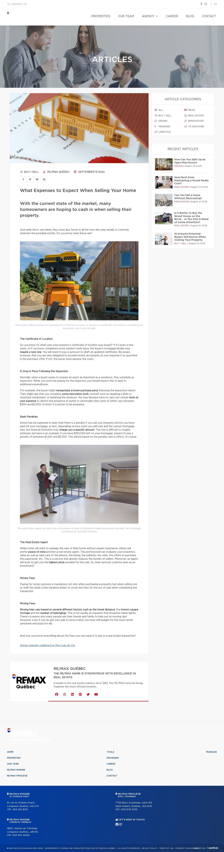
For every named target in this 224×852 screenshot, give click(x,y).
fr (215, 4)
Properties (100, 16)
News (191, 110)
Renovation (195, 121)
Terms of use (166, 848)
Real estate (195, 116)
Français (211, 752)
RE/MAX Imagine (16, 770)
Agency (148, 16)
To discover (195, 127)
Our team (126, 16)
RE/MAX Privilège (17, 776)
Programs (113, 758)
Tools (110, 752)
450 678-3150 (129, 809)
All (160, 110)
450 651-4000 (21, 835)
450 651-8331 (20, 809)
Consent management (187, 848)
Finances (164, 127)
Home (10, 752)
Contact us (19, 4)
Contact (209, 16)
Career (172, 16)
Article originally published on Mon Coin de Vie (47, 645)
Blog (190, 16)
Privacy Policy (149, 848)
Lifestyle (164, 132)
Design (162, 121)
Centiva (212, 848)
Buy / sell (31, 172)
